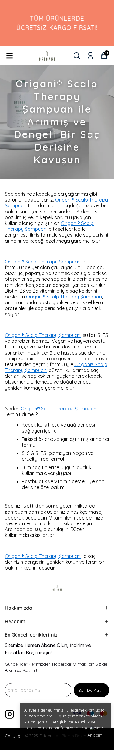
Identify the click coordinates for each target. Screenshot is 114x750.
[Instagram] (9, 714)
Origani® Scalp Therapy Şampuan (56, 203)
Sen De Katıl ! (91, 690)
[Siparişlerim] (90, 55)
